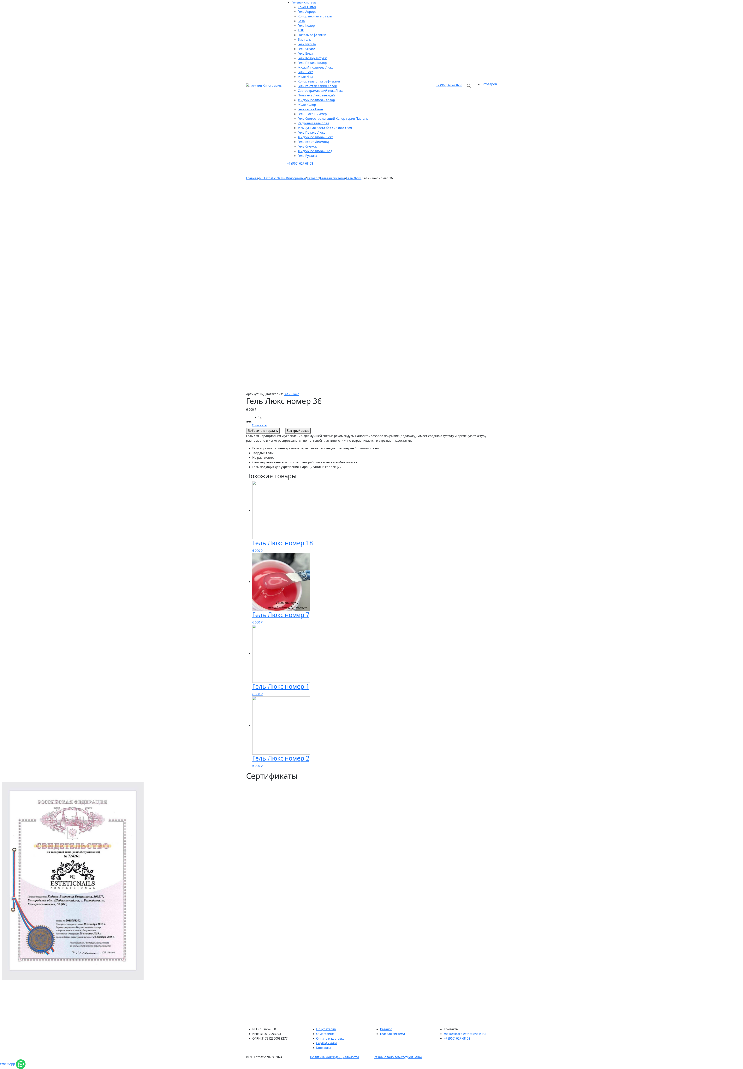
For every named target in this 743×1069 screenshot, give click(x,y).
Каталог (386, 1029)
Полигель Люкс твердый (316, 95)
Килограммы (272, 85)
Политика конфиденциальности (334, 1057)
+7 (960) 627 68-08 (300, 163)
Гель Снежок (307, 146)
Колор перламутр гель (315, 16)
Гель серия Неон (310, 109)
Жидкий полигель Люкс (315, 67)
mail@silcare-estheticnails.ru (465, 1034)
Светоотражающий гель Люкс (320, 90)
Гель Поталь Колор (312, 63)
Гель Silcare (306, 49)
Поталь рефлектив (312, 35)
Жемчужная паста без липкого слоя (325, 128)
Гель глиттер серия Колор (317, 86)
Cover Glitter (307, 7)
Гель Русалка (307, 156)
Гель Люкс (305, 72)
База (301, 21)
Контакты (323, 1048)
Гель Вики (305, 53)
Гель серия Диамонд (313, 142)
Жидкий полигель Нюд (315, 151)
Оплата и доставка (330, 1038)
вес (249, 421)
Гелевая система (304, 2)
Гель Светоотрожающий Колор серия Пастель (333, 118)
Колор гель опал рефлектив (319, 81)
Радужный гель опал (313, 123)
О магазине (325, 1034)
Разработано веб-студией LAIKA (398, 1057)
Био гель (304, 39)
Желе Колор (307, 104)
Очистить (259, 425)
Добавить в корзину (263, 430)
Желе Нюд (305, 77)
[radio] (262, 417)
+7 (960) (449, 85)
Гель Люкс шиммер (312, 114)
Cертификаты (326, 1043)
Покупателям (326, 1029)
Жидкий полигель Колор (316, 100)
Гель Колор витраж (312, 58)
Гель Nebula (307, 44)
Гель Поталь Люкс (311, 132)
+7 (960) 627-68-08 (457, 1038)
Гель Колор (306, 25)
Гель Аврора (307, 11)
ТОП (301, 30)
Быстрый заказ (298, 430)
